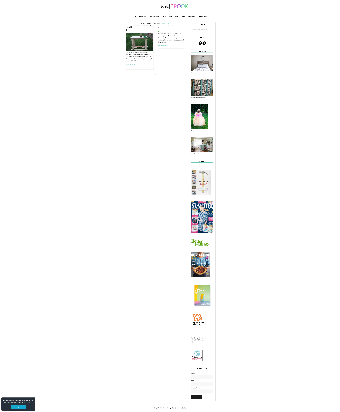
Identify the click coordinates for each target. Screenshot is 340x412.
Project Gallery (154, 16)
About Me (142, 16)
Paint (183, 16)
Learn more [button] (27, 402)
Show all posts (165, 23)
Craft (177, 16)
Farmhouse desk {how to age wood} (139, 26)
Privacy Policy (202, 16)
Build (164, 16)
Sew (170, 16)
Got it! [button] (18, 407)
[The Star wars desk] (158, 31)
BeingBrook (163, 408)
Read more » (130, 64)
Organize (191, 16)
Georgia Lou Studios (180, 408)
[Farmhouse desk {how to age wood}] (139, 50)
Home (134, 16)
